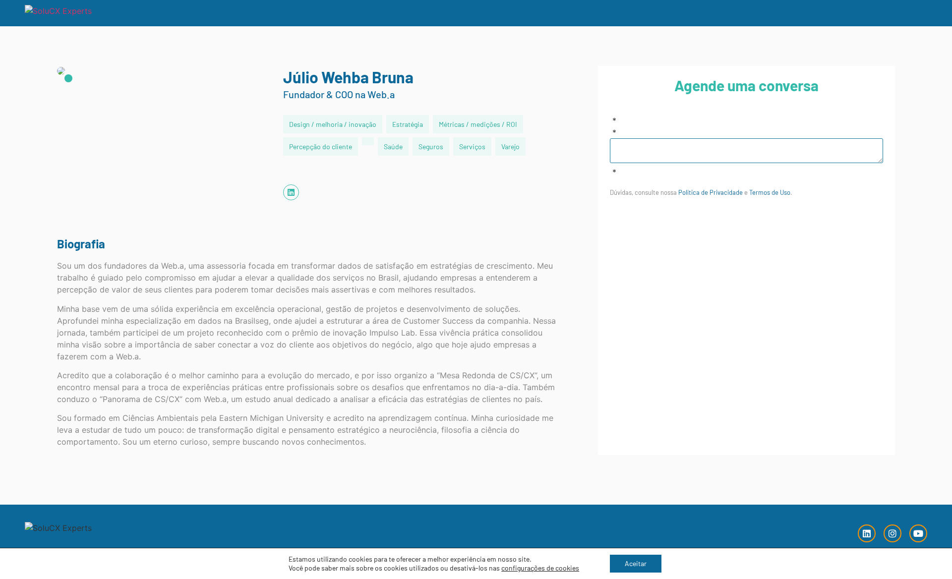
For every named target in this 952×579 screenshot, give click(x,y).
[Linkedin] (867, 533)
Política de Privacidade (710, 192)
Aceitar (636, 563)
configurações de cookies (540, 568)
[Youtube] (918, 533)
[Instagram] (892, 533)
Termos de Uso (769, 192)
